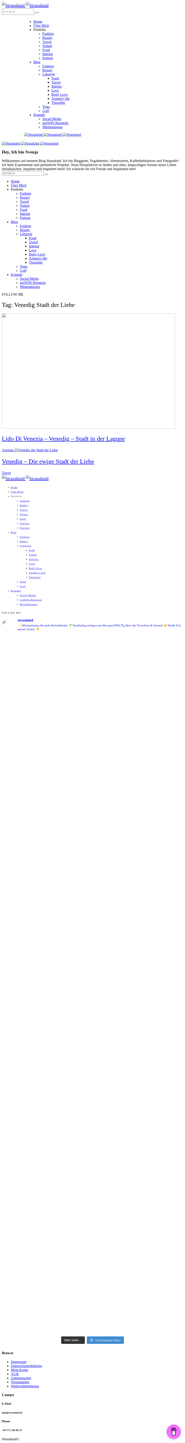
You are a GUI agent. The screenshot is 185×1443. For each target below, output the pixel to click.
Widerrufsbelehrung (25, 1386)
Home (37, 21)
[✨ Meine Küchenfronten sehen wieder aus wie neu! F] (115, 905)
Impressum (18, 1362)
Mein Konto (19, 1370)
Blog (36, 62)
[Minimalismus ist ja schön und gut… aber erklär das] (115, 669)
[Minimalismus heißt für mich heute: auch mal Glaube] (70, 702)
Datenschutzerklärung (26, 1366)
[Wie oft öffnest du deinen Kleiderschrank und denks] (24, 929)
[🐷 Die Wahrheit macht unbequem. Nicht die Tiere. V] (70, 1138)
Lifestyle (48, 74)
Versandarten (20, 1382)
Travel (46, 42)
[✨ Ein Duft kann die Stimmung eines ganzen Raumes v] (161, 922)
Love (55, 90)
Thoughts (58, 103)
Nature (47, 46)
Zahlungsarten (21, 1378)
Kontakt (39, 115)
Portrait (47, 58)
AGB (15, 1374)
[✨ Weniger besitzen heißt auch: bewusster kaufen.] (70, 927)
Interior (47, 54)
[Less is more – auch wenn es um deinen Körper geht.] (161, 1114)
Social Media (51, 119)
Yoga (46, 107)
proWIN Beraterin (55, 123)
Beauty (47, 38)
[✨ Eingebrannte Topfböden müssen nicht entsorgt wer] (115, 1086)
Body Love (59, 94)
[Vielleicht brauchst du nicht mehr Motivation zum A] (24, 740)
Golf (45, 111)
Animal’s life (60, 98)
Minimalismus (52, 127)
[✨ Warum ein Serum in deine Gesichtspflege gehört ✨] (24, 1173)
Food (46, 50)
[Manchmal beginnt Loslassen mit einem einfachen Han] (161, 694)
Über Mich (41, 25)
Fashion (48, 34)
